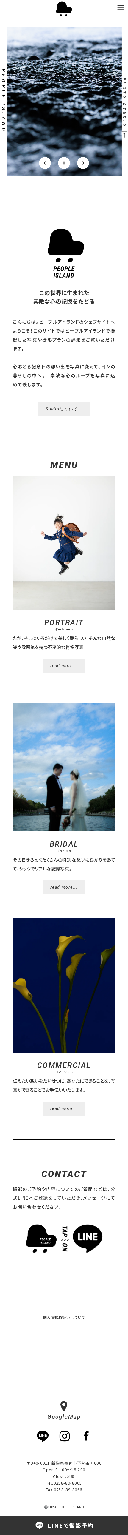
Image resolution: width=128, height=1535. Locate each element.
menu (120, 7)
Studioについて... (64, 409)
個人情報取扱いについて (64, 1317)
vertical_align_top (124, 134)
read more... (64, 665)
